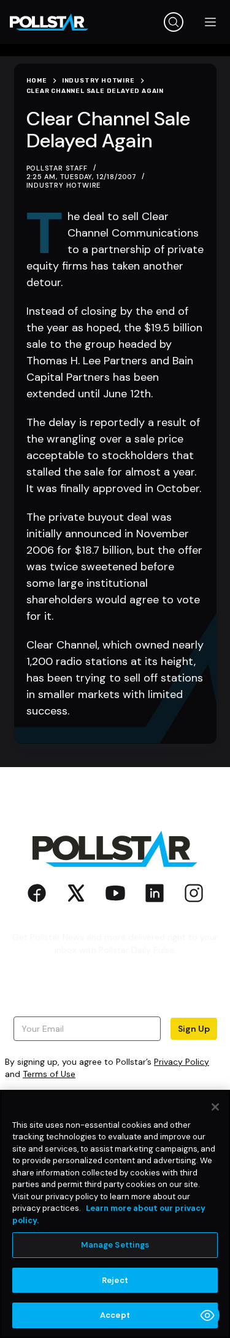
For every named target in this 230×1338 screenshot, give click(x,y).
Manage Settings (115, 1245)
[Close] (215, 1107)
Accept (115, 1315)
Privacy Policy (181, 1061)
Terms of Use (49, 1073)
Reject (115, 1280)
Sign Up (194, 1028)
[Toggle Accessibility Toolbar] (207, 1315)
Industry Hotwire (63, 185)
